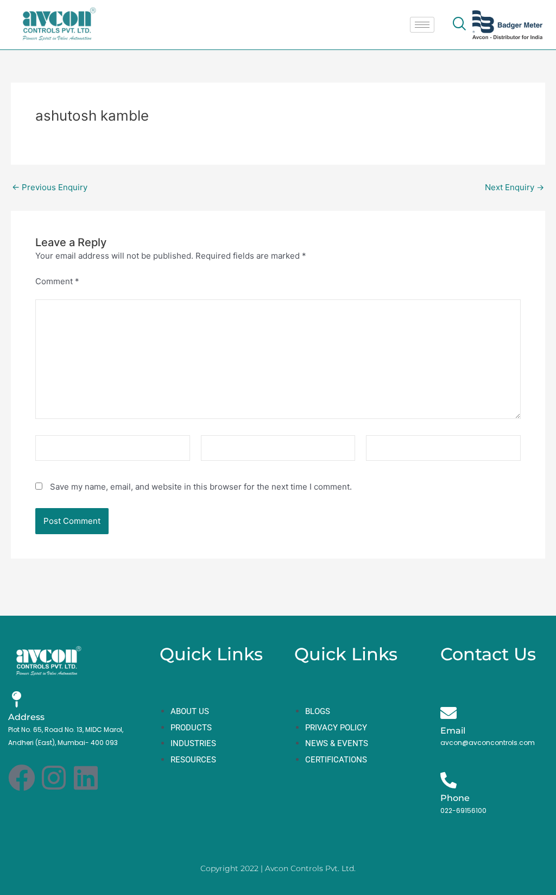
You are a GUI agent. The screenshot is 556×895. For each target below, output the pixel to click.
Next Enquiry (514, 187)
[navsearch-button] (459, 24)
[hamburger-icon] (422, 25)
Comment (57, 281)
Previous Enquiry (49, 187)
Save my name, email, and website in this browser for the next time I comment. (201, 486)
